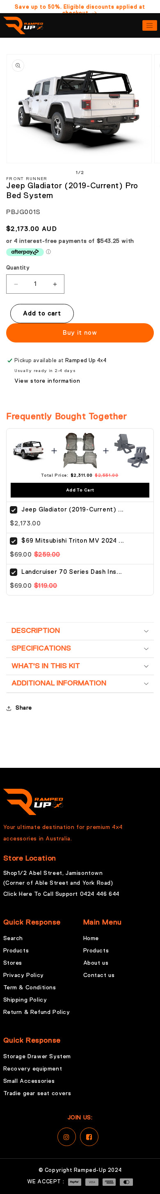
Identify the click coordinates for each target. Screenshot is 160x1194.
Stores (13, 963)
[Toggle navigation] (149, 25)
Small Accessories (29, 1081)
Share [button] (24, 708)
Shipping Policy (25, 1000)
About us (96, 963)
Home (91, 938)
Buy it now (80, 333)
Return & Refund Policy (36, 1012)
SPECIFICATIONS (41, 648)
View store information (47, 381)
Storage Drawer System (37, 1056)
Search (13, 938)
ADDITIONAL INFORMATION (58, 683)
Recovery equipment (32, 1069)
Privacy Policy (23, 975)
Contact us (99, 975)
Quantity (18, 268)
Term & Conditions (29, 988)
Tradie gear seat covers (37, 1093)
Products (16, 951)
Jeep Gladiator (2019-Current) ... (72, 510)
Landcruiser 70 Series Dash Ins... (71, 572)
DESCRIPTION (35, 631)
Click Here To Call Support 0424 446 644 (61, 894)
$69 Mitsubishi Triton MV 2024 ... (72, 541)
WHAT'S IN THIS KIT (45, 666)
